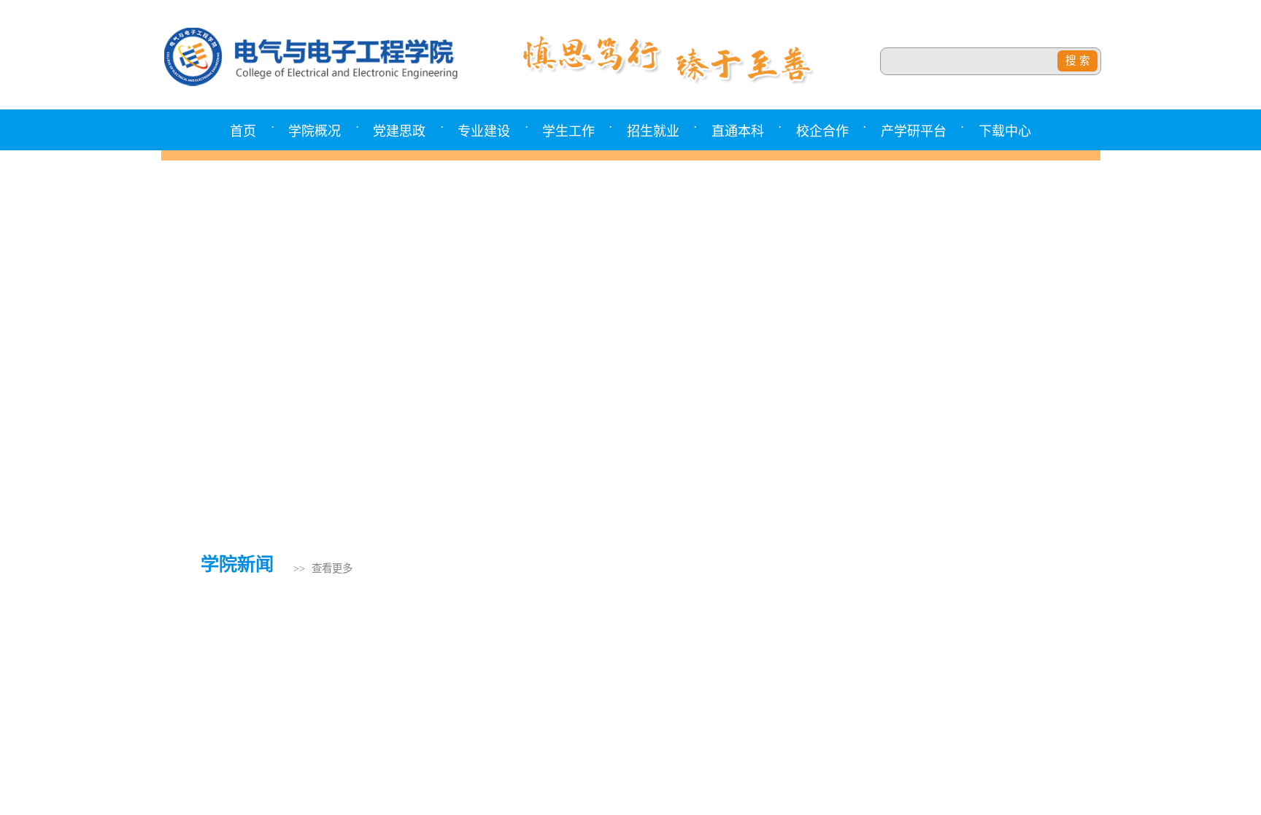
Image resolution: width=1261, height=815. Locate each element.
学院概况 (314, 131)
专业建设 (484, 131)
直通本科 (738, 131)
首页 (243, 131)
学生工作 (568, 131)
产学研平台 (913, 131)
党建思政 (399, 131)
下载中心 (1005, 131)
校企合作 (822, 131)
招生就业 (653, 131)
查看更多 (332, 568)
